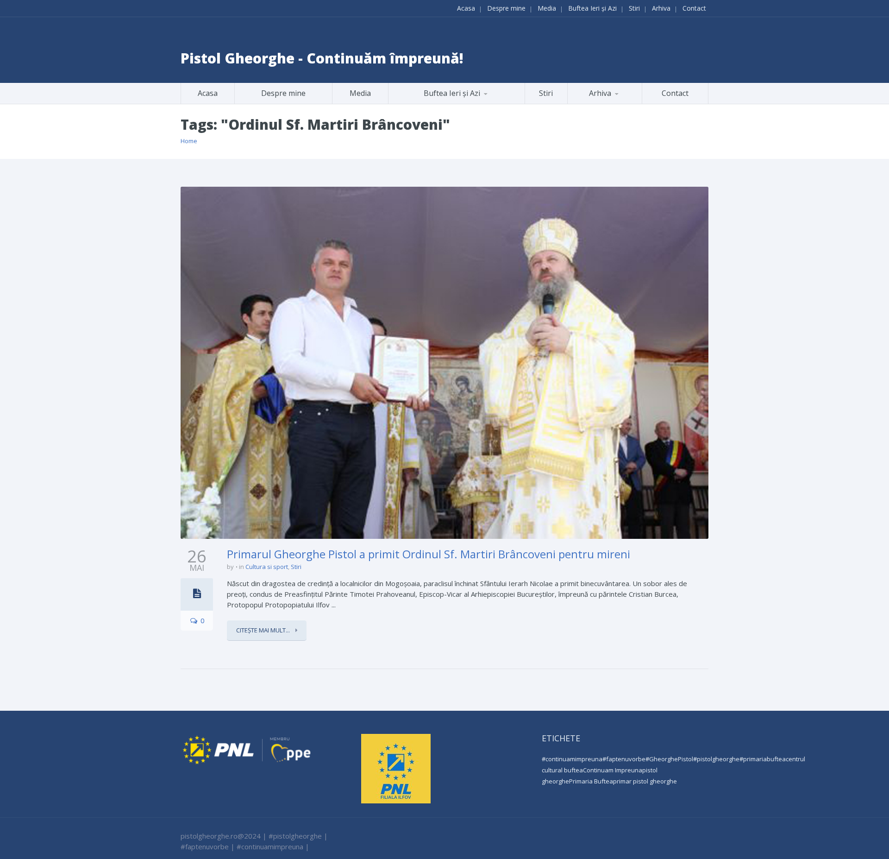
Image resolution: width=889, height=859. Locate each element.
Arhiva (661, 8)
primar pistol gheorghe (645, 781)
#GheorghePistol (669, 759)
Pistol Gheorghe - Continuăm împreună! (322, 58)
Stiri (634, 8)
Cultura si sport (266, 566)
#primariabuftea (762, 759)
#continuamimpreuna (572, 759)
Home (189, 141)
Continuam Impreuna (612, 770)
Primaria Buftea (591, 781)
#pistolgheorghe (716, 759)
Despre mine (506, 8)
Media (547, 8)
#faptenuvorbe (623, 759)
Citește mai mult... (263, 630)
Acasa (466, 8)
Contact (694, 8)
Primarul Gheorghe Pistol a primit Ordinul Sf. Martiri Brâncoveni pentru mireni (428, 554)
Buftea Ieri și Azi (592, 8)
